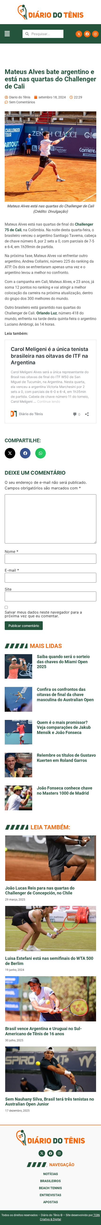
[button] (7, 34)
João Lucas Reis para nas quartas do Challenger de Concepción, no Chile (39, 891)
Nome (11, 551)
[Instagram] (95, 34)
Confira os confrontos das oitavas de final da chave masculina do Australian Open (65, 694)
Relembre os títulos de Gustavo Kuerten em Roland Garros (66, 758)
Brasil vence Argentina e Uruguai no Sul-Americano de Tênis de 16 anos (43, 1031)
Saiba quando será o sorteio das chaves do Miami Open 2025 (63, 661)
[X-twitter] (79, 34)
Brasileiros (50, 1181)
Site (8, 589)
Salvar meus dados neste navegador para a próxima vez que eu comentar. (43, 614)
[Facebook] (87, 34)
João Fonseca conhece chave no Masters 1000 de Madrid (64, 791)
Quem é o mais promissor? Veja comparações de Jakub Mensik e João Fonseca (64, 727)
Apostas (50, 1202)
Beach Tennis (50, 1188)
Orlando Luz (46, 313)
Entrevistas (50, 1195)
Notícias (50, 1174)
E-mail (12, 570)
